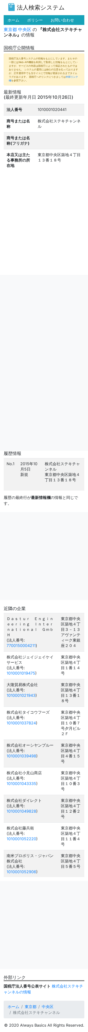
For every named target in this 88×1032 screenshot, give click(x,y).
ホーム (13, 1006)
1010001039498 (21, 755)
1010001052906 (21, 871)
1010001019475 (21, 673)
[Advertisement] (44, 319)
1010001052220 (21, 838)
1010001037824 (21, 722)
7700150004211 (21, 645)
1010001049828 (21, 811)
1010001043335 (21, 783)
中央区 (24, 29)
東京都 (10, 29)
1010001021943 (21, 695)
